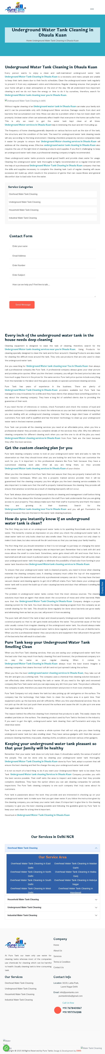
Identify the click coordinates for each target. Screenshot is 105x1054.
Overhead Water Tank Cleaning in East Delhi (31, 865)
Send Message (23, 305)
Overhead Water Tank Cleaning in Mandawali (75, 890)
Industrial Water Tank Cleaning (23, 218)
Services (57, 956)
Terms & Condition (62, 962)
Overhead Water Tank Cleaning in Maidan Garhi (75, 865)
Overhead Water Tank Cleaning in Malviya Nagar (75, 882)
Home (29, 41)
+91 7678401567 (72, 1008)
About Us (58, 951)
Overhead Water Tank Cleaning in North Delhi (30, 874)
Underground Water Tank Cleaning (24, 202)
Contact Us (59, 967)
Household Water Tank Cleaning (23, 210)
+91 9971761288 (71, 1012)
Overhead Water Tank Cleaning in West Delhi (30, 890)
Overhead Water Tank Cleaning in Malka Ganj (75, 874)
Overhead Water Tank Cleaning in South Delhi (30, 882)
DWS (78, 1050)
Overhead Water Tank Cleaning (23, 194)
